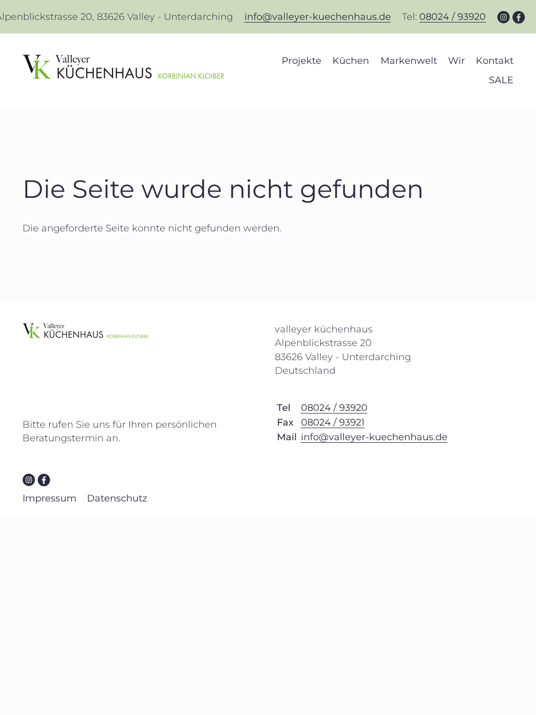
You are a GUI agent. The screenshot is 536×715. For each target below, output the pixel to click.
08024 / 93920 (452, 17)
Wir (456, 60)
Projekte (301, 60)
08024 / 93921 (333, 422)
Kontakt (494, 60)
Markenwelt (409, 60)
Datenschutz (117, 498)
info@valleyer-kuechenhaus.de (317, 17)
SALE (501, 80)
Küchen (350, 60)
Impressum (49, 498)
